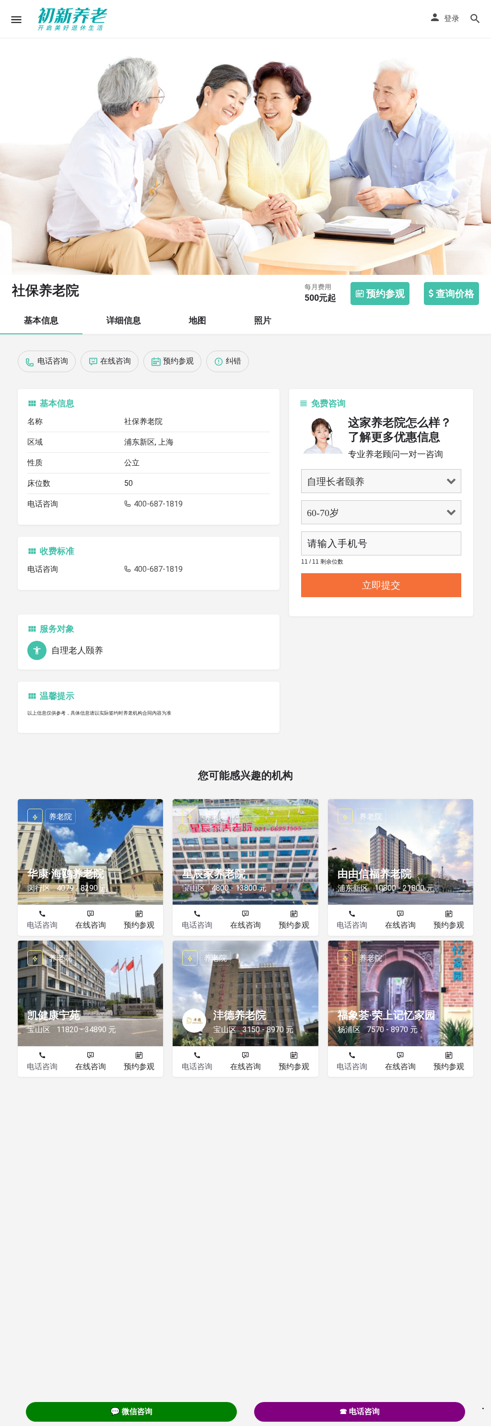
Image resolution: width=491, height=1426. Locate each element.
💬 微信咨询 (131, 1411)
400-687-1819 (157, 503)
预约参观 (139, 925)
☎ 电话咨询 (359, 1411)
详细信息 (123, 320)
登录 (451, 18)
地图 (197, 320)
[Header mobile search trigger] (475, 18)
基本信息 (41, 320)
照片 (262, 320)
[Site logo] (73, 19)
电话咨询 (42, 925)
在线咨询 (90, 925)
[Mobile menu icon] (16, 19)
